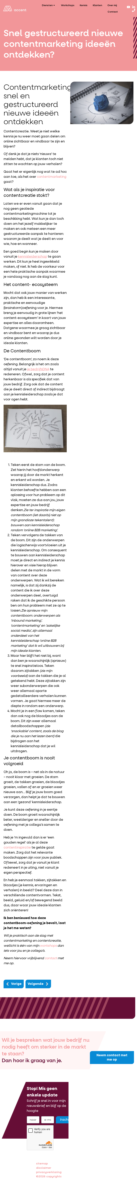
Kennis (83, 5)
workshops (48, 946)
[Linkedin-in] (133, 7)
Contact (113, 11)
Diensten (47, 5)
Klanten (97, 5)
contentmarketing (51, 177)
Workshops (67, 5)
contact (51, 958)
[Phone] (133, 10)
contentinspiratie (17, 847)
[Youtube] (128, 7)
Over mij (112, 5)
